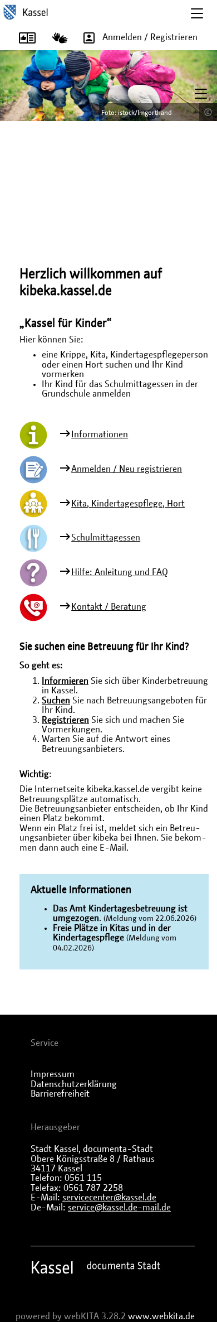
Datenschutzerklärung (74, 1084)
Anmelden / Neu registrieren (126, 469)
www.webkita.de (161, 1316)
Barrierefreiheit (60, 1093)
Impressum (53, 1074)
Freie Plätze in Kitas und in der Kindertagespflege (112, 933)
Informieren (65, 681)
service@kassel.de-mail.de (119, 1207)
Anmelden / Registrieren (150, 37)
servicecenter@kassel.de (109, 1197)
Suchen (56, 700)
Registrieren (65, 720)
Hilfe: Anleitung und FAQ (119, 572)
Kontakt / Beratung (108, 606)
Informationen (99, 434)
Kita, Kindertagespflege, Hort (128, 503)
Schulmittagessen (105, 537)
